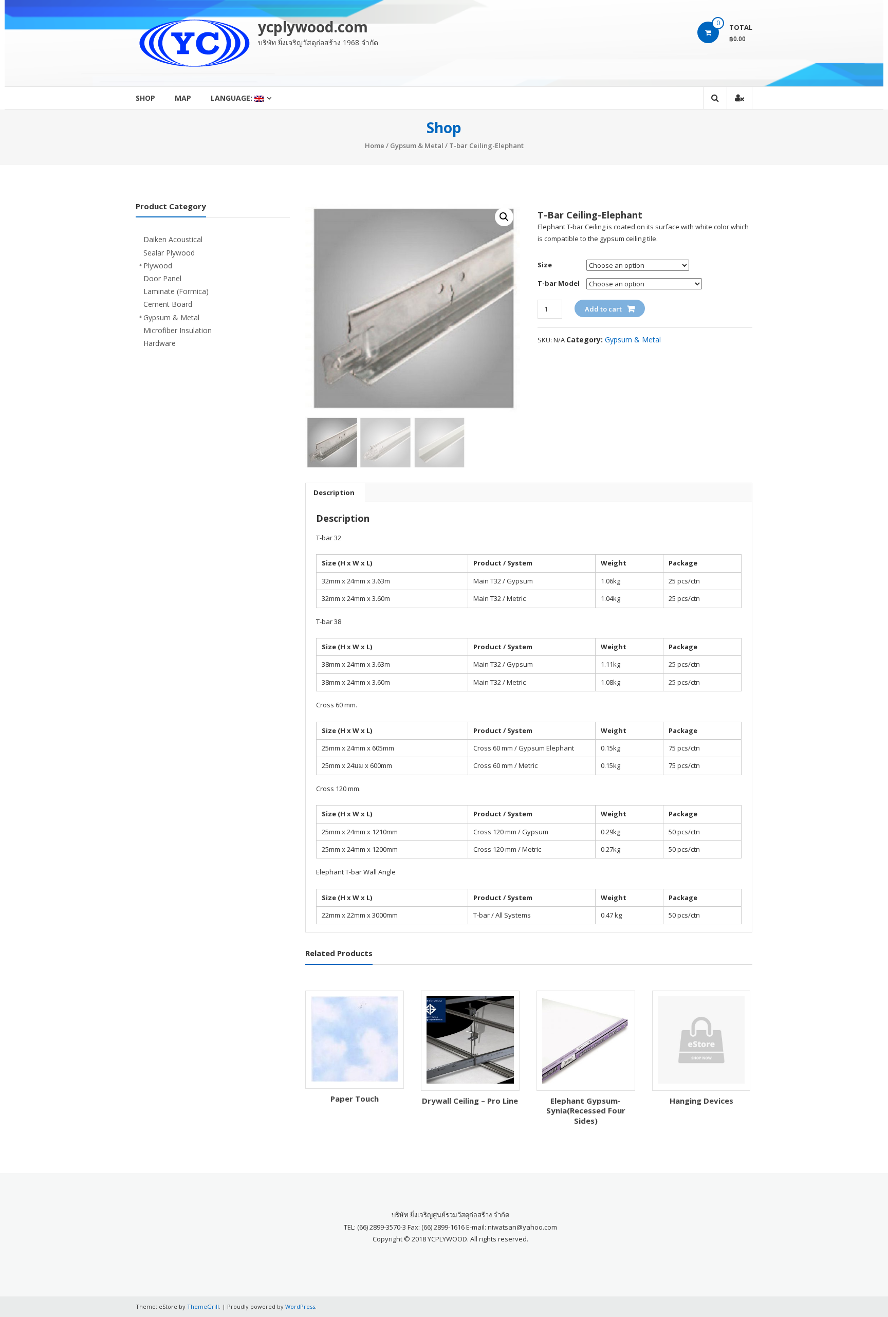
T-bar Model (559, 283)
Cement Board (167, 304)
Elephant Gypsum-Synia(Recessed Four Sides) (585, 1110)
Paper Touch (354, 1098)
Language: (232, 98)
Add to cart (603, 309)
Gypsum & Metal (416, 145)
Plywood (157, 265)
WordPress (300, 1306)
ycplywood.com (313, 26)
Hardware (159, 343)
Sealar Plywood (169, 253)
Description (334, 492)
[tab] (334, 492)
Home (374, 145)
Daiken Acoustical (172, 239)
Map (183, 98)
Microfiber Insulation (177, 330)
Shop (145, 98)
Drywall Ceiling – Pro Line (470, 1100)
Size (545, 264)
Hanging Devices (701, 1100)
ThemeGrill (203, 1306)
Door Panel (162, 278)
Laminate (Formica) (176, 291)
